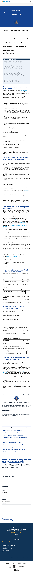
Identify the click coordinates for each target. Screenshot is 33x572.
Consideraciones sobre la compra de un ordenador (13, 61)
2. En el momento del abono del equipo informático (14, 74)
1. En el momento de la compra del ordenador (12, 73)
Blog (6, 4)
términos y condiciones (19, 515)
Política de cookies (21, 557)
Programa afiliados (16, 539)
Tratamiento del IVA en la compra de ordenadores (13, 66)
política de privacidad (9, 515)
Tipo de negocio (4, 499)
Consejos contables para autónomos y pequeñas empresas (14, 82)
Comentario (4, 503)
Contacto (16, 534)
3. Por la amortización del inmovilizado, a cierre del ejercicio (15, 75)
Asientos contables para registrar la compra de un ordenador (15, 72)
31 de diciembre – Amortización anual (11, 81)
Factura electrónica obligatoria (7, 548)
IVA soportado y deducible (9, 67)
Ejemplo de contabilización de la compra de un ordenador (14, 76)
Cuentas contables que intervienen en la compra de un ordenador (15, 65)
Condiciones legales (7, 557)
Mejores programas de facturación (8, 545)
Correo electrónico (5, 486)
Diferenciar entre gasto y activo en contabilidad (13, 62)
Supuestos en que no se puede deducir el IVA (13, 68)
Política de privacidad (14, 557)
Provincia (3, 490)
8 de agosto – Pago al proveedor (10, 80)
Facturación (9, 4)
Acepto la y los (12, 515)
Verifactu (4, 543)
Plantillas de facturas (6, 550)
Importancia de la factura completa (11, 69)
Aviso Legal (27, 557)
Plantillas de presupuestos (7, 551)
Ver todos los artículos (16, 420)
